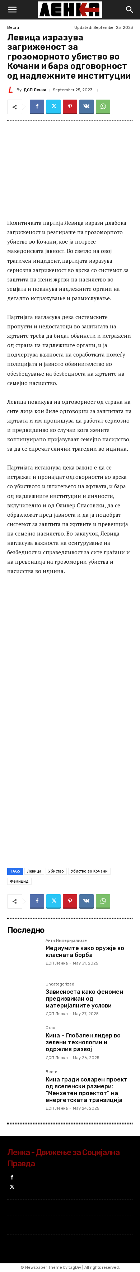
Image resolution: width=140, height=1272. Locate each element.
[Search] (130, 9)
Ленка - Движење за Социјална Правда (63, 1158)
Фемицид (19, 881)
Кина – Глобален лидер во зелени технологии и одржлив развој (83, 1042)
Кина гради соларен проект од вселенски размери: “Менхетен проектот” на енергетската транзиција (86, 1090)
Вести (13, 28)
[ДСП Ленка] (12, 89)
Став (50, 1028)
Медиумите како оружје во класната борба (85, 951)
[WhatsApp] (103, 107)
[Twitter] (53, 107)
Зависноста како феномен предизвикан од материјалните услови (84, 998)
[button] (12, 9)
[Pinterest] (70, 107)
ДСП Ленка (35, 90)
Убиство (56, 871)
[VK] (86, 107)
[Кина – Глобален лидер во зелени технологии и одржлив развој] (23, 1042)
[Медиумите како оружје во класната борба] (23, 955)
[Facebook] (37, 107)
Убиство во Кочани (89, 871)
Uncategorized (60, 984)
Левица (34, 871)
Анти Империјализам (67, 941)
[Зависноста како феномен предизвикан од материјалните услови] (23, 998)
